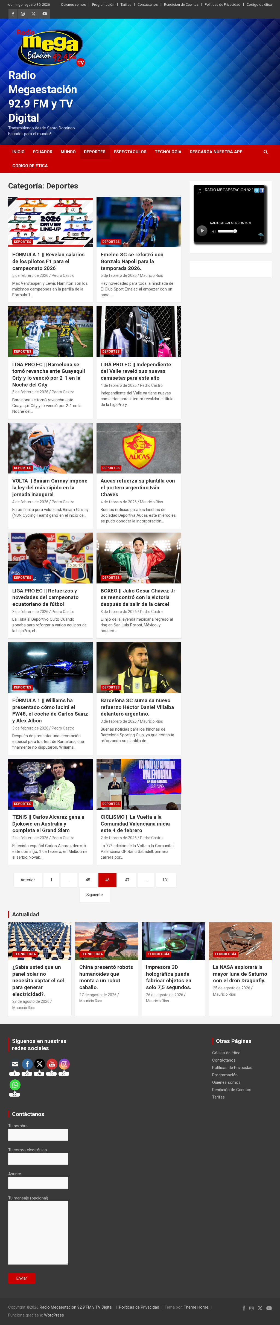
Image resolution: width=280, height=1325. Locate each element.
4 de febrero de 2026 (119, 385)
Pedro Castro (63, 275)
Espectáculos (130, 151)
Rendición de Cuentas (181, 4)
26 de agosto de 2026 (164, 995)
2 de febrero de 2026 (30, 838)
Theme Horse (196, 1307)
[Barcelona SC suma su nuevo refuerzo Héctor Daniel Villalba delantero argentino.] (138, 667)
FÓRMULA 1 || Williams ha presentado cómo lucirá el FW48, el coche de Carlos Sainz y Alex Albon (50, 710)
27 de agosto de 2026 (97, 995)
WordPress (54, 1315)
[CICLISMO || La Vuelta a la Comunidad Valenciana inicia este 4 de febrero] (138, 784)
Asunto (14, 1174)
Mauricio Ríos (151, 275)
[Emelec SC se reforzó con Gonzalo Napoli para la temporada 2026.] (138, 222)
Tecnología (168, 151)
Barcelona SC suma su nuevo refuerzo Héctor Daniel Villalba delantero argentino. (137, 707)
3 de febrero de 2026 (30, 611)
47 (127, 879)
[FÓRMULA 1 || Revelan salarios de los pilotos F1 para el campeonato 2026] (50, 222)
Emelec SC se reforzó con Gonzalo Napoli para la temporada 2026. (132, 261)
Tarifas (126, 4)
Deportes (95, 151)
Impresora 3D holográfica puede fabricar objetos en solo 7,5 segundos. (168, 977)
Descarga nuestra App (216, 151)
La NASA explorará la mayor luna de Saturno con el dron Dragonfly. (240, 974)
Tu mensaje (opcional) (28, 1198)
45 (88, 879)
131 (165, 879)
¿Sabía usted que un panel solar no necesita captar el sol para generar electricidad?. (38, 980)
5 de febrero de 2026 (30, 275)
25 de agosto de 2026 (231, 988)
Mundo (68, 151)
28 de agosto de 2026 (30, 1001)
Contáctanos (148, 4)
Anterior (28, 879)
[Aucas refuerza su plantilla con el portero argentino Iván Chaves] (138, 448)
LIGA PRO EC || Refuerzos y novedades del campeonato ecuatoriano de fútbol (45, 597)
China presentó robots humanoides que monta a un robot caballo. (106, 977)
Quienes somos (73, 4)
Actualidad (25, 914)
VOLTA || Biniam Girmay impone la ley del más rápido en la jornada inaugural (50, 487)
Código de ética (259, 4)
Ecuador (42, 151)
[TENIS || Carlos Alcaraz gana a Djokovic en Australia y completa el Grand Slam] (50, 784)
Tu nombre (18, 1125)
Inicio (18, 151)
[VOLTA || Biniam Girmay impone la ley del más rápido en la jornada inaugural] (50, 448)
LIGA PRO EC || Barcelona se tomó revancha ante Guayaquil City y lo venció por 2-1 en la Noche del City (48, 374)
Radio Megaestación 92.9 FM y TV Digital (76, 1307)
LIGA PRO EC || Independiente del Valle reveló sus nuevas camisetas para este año (136, 371)
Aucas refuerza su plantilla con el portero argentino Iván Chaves (138, 487)
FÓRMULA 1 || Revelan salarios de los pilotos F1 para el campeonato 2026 (48, 261)
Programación (103, 4)
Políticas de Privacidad (222, 4)
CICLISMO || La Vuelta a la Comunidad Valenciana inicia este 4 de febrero (135, 823)
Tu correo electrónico (27, 1149)
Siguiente (94, 894)
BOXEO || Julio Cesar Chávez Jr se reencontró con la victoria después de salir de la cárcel (138, 597)
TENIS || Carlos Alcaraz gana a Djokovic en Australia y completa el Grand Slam (48, 823)
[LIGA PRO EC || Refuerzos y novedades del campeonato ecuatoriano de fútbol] (50, 558)
